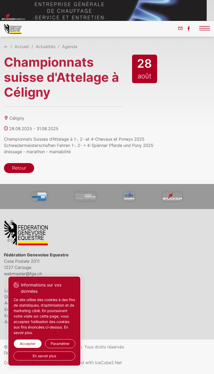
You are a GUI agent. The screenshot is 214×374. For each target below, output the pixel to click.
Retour (19, 168)
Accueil (22, 46)
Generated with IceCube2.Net (92, 362)
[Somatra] (129, 196)
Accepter (27, 343)
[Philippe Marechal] (85, 196)
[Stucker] (172, 196)
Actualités (45, 46)
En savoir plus (44, 356)
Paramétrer (60, 343)
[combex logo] (39, 196)
